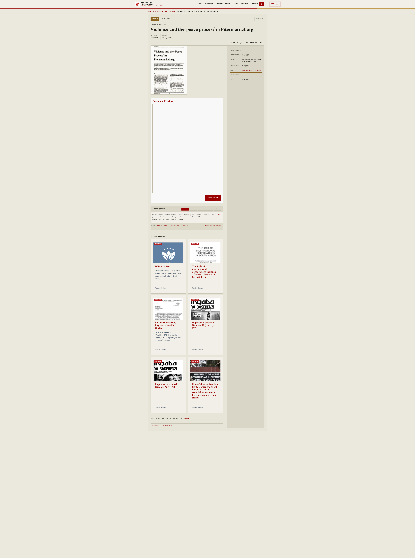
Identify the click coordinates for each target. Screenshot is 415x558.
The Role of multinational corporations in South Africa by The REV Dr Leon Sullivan (204, 272)
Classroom (245, 3)
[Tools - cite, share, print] (266, 4)
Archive (235, 3)
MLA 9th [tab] (209, 209)
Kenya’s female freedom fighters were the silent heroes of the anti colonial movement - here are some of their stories (205, 391)
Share (262, 43)
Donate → (187, 418)
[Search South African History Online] (261, 4)
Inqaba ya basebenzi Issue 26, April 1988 (166, 385)
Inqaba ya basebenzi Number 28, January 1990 (203, 325)
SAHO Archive (158, 11)
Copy (219, 215)
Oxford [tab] (201, 209)
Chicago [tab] (217, 209)
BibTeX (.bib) (162, 225)
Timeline (219, 3)
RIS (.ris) (175, 225)
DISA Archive (170, 11)
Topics (199, 3)
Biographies (209, 3)
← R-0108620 (155, 426)
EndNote (185, 225)
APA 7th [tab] (185, 209)
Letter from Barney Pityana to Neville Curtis (165, 325)
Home (149, 11)
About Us (255, 3)
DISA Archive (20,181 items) (251, 70)
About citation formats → (214, 225)
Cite (237, 43)
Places (227, 3)
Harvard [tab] (193, 209)
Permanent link (252, 43)
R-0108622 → (167, 426)
